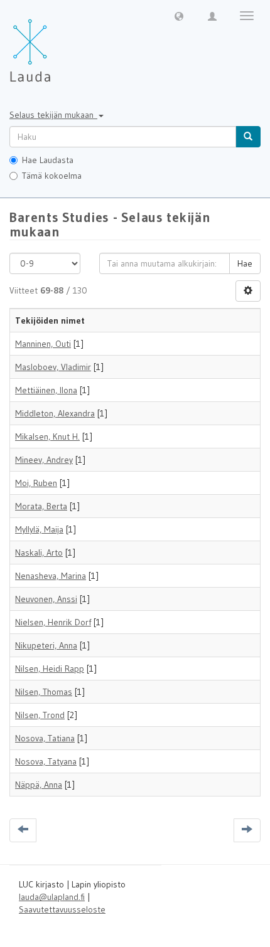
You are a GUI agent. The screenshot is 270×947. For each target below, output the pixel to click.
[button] (179, 15)
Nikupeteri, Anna (46, 645)
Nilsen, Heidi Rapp (49, 668)
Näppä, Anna (38, 784)
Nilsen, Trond (40, 715)
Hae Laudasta (47, 160)
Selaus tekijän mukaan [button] (53, 114)
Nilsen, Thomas (43, 691)
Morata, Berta (41, 506)
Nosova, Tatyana (46, 761)
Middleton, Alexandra (55, 413)
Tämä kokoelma (52, 175)
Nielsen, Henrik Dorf (53, 622)
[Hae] (248, 136)
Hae (244, 263)
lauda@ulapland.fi (52, 896)
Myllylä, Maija (39, 529)
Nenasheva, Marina (50, 575)
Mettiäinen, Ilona (46, 390)
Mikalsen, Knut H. (47, 436)
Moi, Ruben (36, 483)
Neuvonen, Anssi (46, 599)
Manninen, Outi (43, 343)
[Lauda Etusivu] (56, 44)
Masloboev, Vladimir (53, 367)
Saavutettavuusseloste (62, 909)
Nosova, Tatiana (45, 738)
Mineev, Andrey (44, 459)
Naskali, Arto (39, 552)
